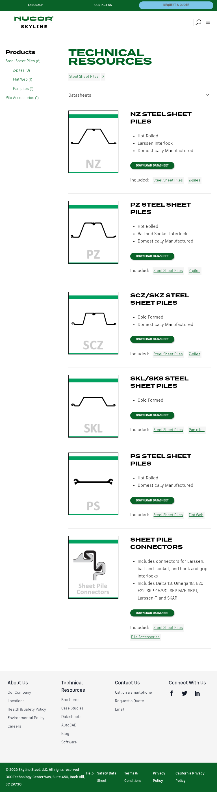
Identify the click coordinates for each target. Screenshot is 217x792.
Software (69, 742)
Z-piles (194, 180)
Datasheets (79, 95)
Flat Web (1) (22, 79)
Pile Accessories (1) (22, 98)
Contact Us (103, 5)
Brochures (70, 700)
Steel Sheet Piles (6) (23, 61)
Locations (16, 701)
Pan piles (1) (23, 89)
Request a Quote (176, 5)
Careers (14, 726)
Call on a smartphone (133, 692)
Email (119, 709)
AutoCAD (69, 725)
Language (35, 5)
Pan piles (197, 430)
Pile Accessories (145, 637)
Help (90, 773)
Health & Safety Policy (27, 709)
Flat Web (196, 515)
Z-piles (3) (21, 70)
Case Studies (72, 708)
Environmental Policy (26, 718)
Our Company (19, 692)
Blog (65, 734)
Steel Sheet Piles (84, 77)
